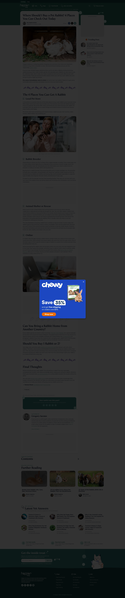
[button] (83, 282)
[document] (62, 299)
